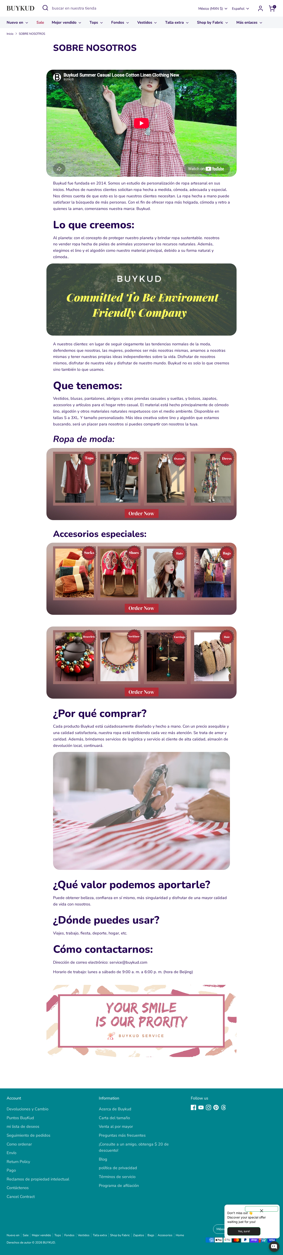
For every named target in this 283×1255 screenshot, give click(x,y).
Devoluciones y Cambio (27, 1109)
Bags (150, 1235)
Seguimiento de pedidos (28, 1135)
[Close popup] (261, 1208)
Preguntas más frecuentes (122, 1135)
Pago (11, 1170)
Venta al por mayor (116, 1126)
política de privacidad (118, 1167)
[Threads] (223, 1107)
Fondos (118, 22)
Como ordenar (19, 1144)
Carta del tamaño (114, 1117)
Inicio (10, 34)
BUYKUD (49, 1242)
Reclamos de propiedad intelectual (38, 1179)
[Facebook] (193, 1107)
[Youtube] (201, 1107)
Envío (11, 1152)
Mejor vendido (65, 22)
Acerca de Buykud (115, 1109)
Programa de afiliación (119, 1185)
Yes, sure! (244, 1231)
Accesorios (165, 1235)
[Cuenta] (260, 8)
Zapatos (138, 1235)
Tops (94, 22)
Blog (103, 1159)
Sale (40, 22)
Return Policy (18, 1161)
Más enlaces (247, 22)
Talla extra (175, 22)
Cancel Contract (21, 1196)
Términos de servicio (117, 1176)
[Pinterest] (216, 1107)
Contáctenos (18, 1187)
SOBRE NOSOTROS (32, 34)
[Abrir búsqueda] (45, 7)
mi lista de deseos (23, 1126)
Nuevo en (15, 22)
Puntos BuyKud (20, 1117)
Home (180, 1235)
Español (238, 8)
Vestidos (145, 22)
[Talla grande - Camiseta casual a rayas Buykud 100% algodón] (141, 868)
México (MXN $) (210, 8)
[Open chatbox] (274, 1246)
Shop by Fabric (210, 22)
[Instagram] (208, 1107)
